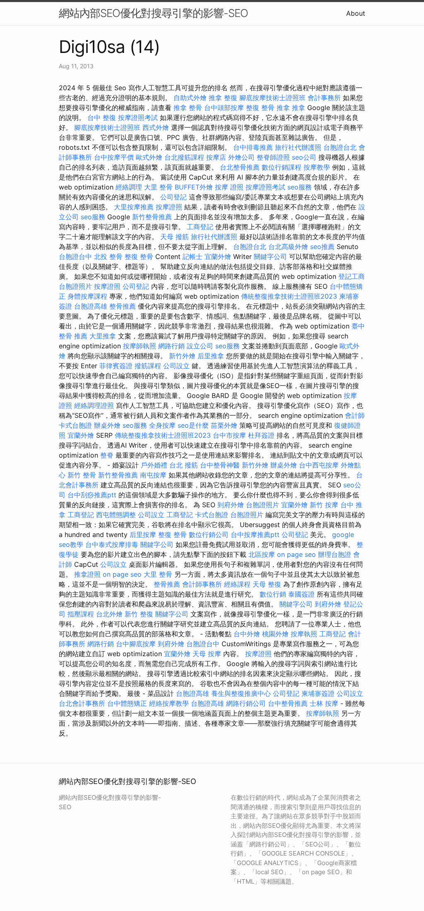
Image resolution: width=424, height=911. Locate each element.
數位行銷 (273, 594)
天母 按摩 (207, 654)
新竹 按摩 (324, 505)
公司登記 (173, 197)
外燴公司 (241, 157)
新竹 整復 (139, 614)
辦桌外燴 (107, 425)
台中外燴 (247, 634)
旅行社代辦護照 (298, 147)
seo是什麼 (193, 425)
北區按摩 (261, 554)
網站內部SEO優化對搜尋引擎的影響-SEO (153, 13)
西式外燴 (155, 127)
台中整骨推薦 (288, 703)
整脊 (106, 455)
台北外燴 (109, 614)
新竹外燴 (182, 356)
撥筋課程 (148, 366)
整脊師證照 (273, 157)
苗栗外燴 (224, 425)
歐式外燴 (149, 157)
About (355, 13)
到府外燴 (230, 505)
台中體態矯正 (127, 703)
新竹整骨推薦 (152, 217)
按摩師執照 (139, 346)
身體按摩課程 (87, 296)
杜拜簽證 (261, 435)
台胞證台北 (340, 147)
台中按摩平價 (114, 157)
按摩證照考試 (138, 117)
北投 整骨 (108, 256)
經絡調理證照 (94, 405)
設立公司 (200, 346)
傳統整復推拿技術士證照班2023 (289, 296)
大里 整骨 (158, 187)
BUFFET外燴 (194, 187)
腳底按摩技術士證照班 (272, 97)
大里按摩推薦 (134, 207)
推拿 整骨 (187, 107)
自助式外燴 (190, 97)
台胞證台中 (75, 256)
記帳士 (192, 256)
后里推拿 (211, 356)
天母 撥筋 (174, 237)
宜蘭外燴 (218, 256)
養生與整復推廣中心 (241, 693)
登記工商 (351, 276)
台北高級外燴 (288, 246)
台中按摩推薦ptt (255, 534)
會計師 (355, 415)
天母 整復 (267, 584)
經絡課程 (237, 584)
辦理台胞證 (334, 554)
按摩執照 (304, 634)
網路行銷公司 (246, 703)
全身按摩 (162, 425)
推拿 (283, 107)
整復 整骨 (260, 107)
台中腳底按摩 (136, 644)
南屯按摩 (153, 475)
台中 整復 (101, 117)
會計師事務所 (202, 584)
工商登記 (200, 227)
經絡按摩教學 (169, 703)
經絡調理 (129, 187)
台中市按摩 (229, 435)
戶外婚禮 (154, 465)
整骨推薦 (122, 306)
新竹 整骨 (81, 475)
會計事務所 (324, 97)
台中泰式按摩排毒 (111, 544)
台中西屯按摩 (319, 465)
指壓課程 (80, 614)
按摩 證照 (229, 187)
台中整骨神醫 (220, 465)
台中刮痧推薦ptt (91, 495)
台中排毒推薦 (253, 147)
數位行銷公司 (209, 534)
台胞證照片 (75, 286)
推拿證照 (87, 574)
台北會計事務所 (82, 703)
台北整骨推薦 (240, 167)
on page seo (296, 554)
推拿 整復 (223, 97)
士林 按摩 (324, 703)
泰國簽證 (301, 594)
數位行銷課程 (281, 167)
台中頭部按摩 (224, 107)
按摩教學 (317, 167)
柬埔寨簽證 (318, 693)
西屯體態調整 (116, 515)
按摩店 (216, 157)
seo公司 (304, 157)
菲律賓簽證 (115, 366)
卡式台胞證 (75, 425)
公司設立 (176, 366)
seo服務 (299, 187)
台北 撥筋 (183, 465)
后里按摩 (143, 534)
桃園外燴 (275, 634)
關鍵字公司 (270, 256)
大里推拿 (102, 336)
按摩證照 (169, 207)
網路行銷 (171, 346)
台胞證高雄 (90, 306)
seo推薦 (322, 246)
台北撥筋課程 (184, 157)
